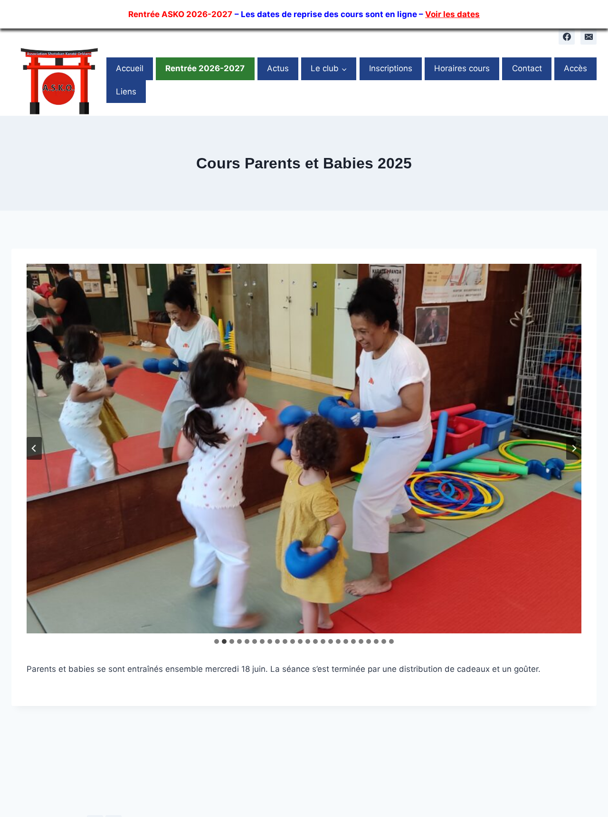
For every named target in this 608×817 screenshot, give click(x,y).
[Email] (588, 36)
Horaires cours (462, 68)
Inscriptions (390, 68)
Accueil (129, 68)
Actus (278, 68)
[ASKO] (58, 80)
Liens (126, 91)
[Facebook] (567, 36)
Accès (575, 68)
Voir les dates (452, 14)
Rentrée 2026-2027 (205, 68)
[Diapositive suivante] (573, 448)
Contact (527, 68)
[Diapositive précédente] (34, 448)
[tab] (216, 641)
